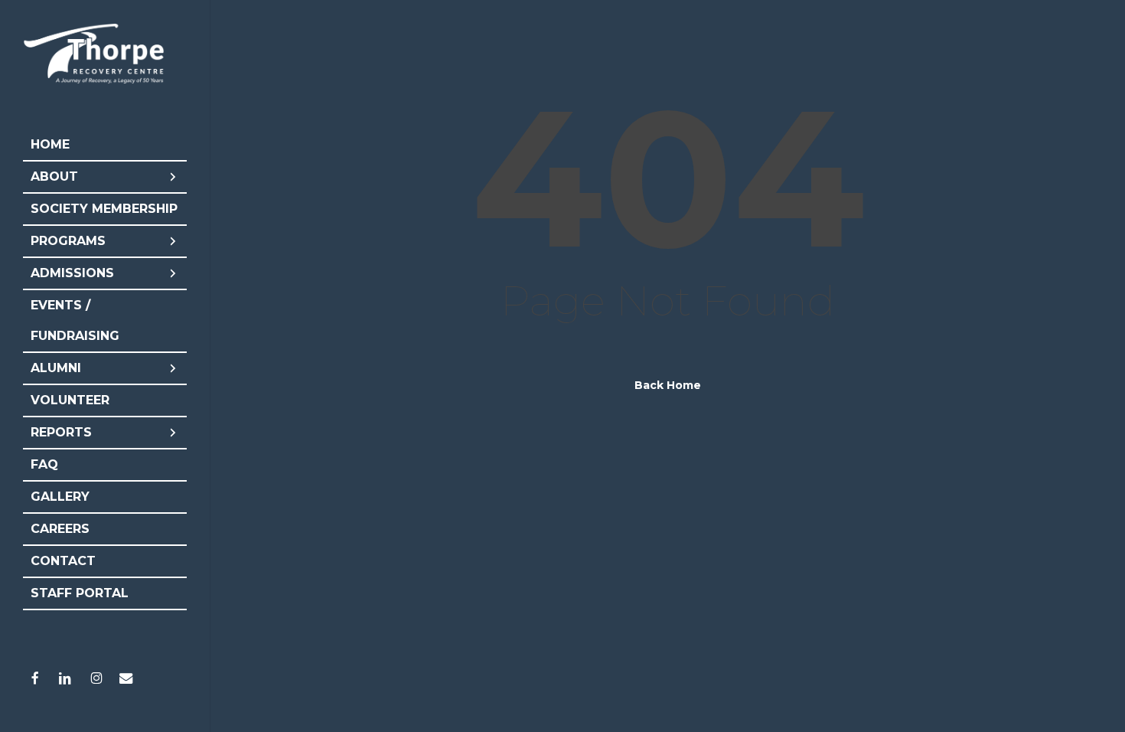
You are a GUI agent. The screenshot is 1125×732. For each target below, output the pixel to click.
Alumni (56, 368)
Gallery (60, 496)
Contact (63, 561)
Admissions (72, 273)
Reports (61, 432)
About (54, 176)
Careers (60, 528)
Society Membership (104, 208)
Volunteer (70, 400)
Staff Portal (80, 593)
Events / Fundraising (75, 320)
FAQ (44, 464)
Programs (68, 241)
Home (50, 144)
